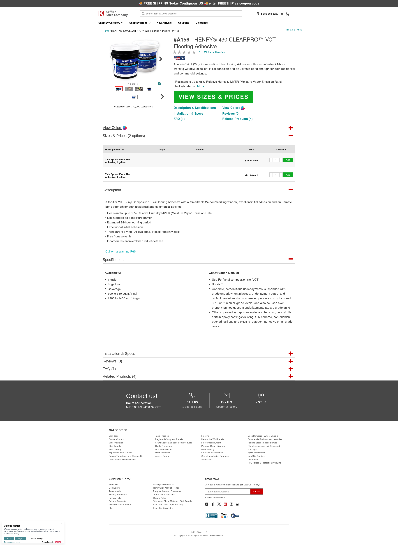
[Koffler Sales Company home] (114, 13)
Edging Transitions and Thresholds (126, 456)
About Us (113, 484)
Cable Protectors (163, 446)
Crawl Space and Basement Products (173, 442)
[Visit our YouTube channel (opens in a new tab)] (206, 504)
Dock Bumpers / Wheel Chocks (263, 436)
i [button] (159, 83)
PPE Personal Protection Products (264, 463)
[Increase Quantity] (281, 160)
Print (299, 29)
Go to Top (392, 539)
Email (289, 29)
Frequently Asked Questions (167, 491)
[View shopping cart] (287, 14)
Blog (111, 508)
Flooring (205, 436)
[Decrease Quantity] (271, 160)
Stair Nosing (115, 449)
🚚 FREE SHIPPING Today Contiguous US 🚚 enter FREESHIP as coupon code (199, 3)
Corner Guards (116, 439)
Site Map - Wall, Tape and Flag (168, 504)
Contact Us (114, 488)
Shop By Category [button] (109, 22)
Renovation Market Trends (166, 488)
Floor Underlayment (211, 442)
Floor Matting (207, 449)
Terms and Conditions (164, 494)
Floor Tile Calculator (163, 508)
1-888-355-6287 (217, 535)
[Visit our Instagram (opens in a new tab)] (231, 504)
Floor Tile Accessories (212, 452)
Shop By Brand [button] (138, 22)
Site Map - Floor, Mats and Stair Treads (172, 501)
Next (160, 58)
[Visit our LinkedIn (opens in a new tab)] (237, 504)
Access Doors (162, 456)
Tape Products (162, 436)
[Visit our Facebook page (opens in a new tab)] (212, 504)
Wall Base (113, 436)
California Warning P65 (120, 251)
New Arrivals (164, 22)
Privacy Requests (117, 501)
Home (106, 30)
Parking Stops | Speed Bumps (262, 442)
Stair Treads (115, 446)
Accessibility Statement (120, 504)
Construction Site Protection (122, 459)
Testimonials (115, 491)
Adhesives (206, 459)
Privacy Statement (118, 494)
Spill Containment (256, 452)
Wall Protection (116, 442)
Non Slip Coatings (256, 456)
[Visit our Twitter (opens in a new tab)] (219, 504)
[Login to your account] (282, 13)
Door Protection (163, 452)
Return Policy (159, 498)
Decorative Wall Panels (212, 439)
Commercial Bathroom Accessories (265, 439)
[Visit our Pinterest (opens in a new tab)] (225, 504)
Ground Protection (164, 449)
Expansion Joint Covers (120, 452)
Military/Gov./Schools (163, 484)
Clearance (202, 22)
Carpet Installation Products (215, 456)
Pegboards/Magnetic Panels (169, 439)
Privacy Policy (115, 498)
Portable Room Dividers (213, 446)
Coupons (183, 22)
